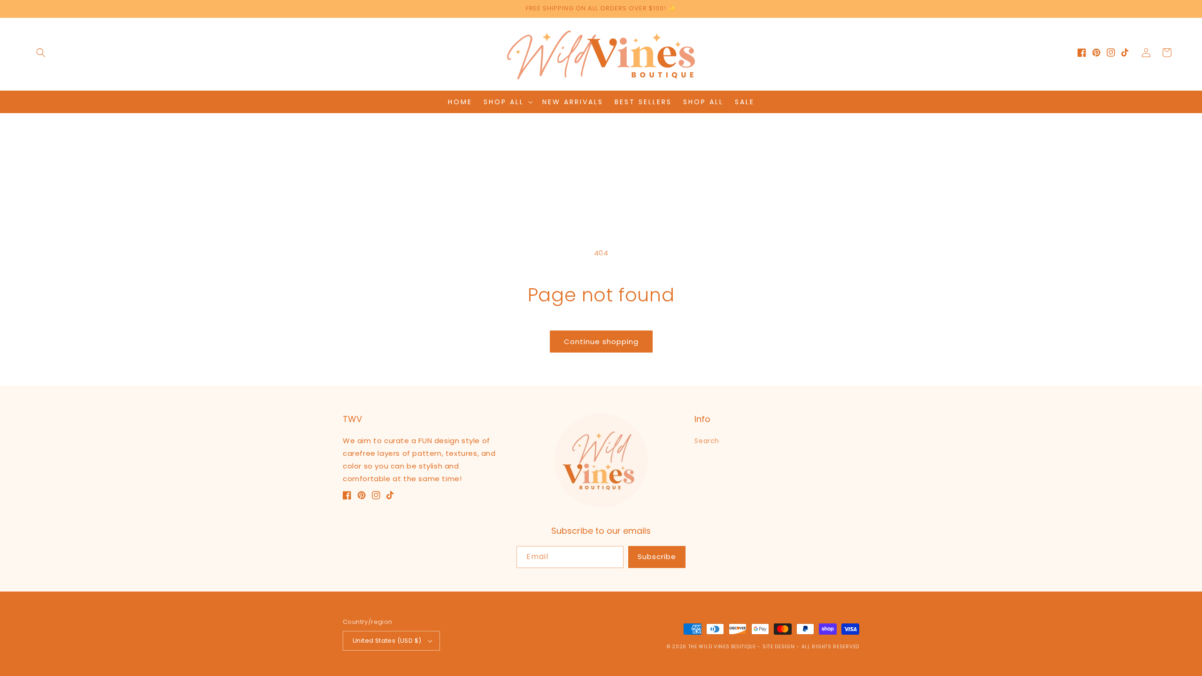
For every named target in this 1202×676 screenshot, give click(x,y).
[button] (41, 52)
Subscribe (657, 556)
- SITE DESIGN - (779, 646)
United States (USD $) (387, 640)
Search (706, 441)
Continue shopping (601, 341)
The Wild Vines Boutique (723, 646)
